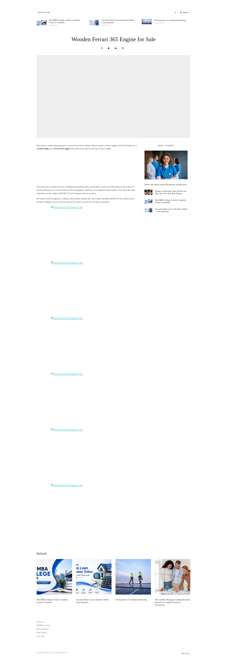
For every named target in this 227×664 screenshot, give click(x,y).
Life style (41, 636)
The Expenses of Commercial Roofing (170, 20)
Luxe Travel (42, 632)
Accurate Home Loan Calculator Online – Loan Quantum (119, 21)
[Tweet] (109, 48)
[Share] (101, 48)
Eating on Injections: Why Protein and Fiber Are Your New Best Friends (170, 192)
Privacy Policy (43, 629)
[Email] (123, 48)
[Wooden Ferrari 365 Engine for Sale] (87, 233)
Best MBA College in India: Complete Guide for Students (64, 21)
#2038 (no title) (43, 625)
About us (40, 622)
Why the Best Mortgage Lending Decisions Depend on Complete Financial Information (172, 602)
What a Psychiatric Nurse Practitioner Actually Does (166, 184)
